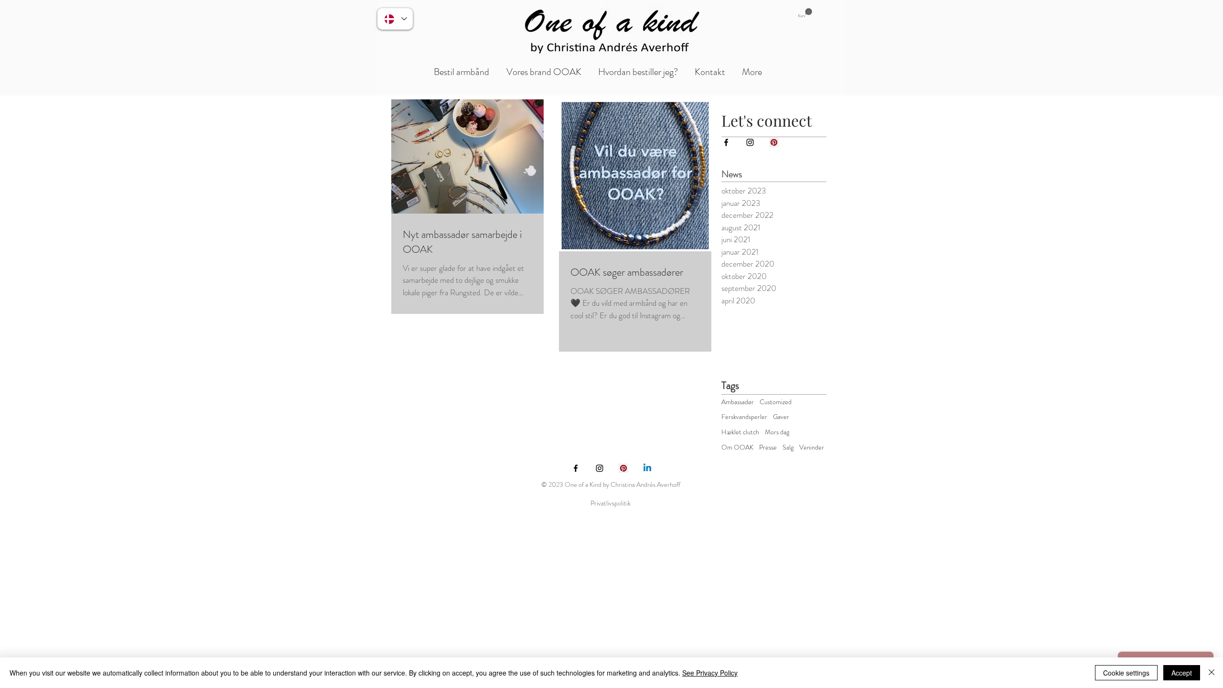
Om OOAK (737, 447)
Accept (1181, 672)
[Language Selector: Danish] (395, 19)
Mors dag (777, 432)
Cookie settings (1126, 672)
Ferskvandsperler (744, 416)
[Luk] (1211, 672)
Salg (788, 447)
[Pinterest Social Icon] (774, 142)
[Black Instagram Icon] (750, 142)
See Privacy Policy (710, 672)
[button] (805, 13)
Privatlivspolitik (610, 503)
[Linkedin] (647, 468)
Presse (768, 447)
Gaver (781, 416)
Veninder (811, 447)
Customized (776, 402)
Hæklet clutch (740, 432)
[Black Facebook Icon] (726, 142)
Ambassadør (737, 402)
